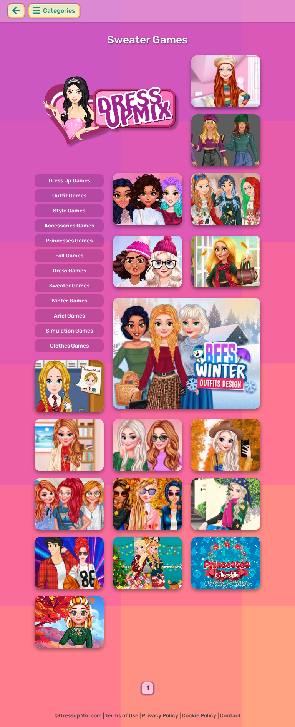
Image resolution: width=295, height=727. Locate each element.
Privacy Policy (160, 715)
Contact (230, 715)
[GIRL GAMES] (108, 110)
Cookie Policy (199, 715)
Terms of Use (121, 715)
